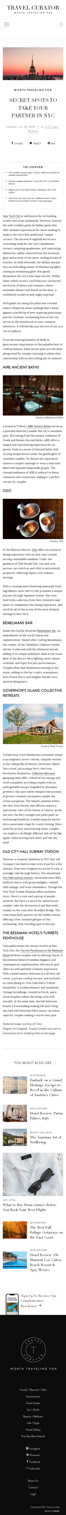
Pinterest (34, 1455)
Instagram (34, 1449)
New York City (11, 216)
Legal (33, 1494)
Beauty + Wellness (41, 1132)
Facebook (34, 1462)
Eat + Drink (33, 1410)
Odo (34, 549)
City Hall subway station (18, 877)
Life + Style (9, 1200)
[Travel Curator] (33, 10)
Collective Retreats (43, 773)
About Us (33, 1481)
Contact (33, 1487)
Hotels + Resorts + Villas (33, 1390)
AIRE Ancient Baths (39, 426)
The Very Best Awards (33, 1436)
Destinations (38, 1075)
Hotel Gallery (33, 1430)
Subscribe (34, 1469)
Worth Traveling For (33, 90)
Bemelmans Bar (46, 630)
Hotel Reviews (38, 1108)
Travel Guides (33, 1403)
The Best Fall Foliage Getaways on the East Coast (46, 1233)
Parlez (56, 1510)
